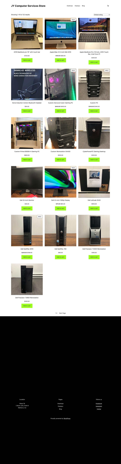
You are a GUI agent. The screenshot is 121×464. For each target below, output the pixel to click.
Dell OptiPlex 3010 (27, 249)
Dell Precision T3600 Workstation (27, 298)
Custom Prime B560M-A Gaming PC (26, 151)
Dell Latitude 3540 (94, 200)
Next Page (62, 313)
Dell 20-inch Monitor (27, 200)
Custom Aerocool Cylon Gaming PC (60, 103)
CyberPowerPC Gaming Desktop (94, 151)
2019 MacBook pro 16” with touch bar (27, 52)
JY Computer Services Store (28, 5)
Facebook (99, 403)
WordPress (67, 418)
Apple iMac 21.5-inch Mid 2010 (60, 52)
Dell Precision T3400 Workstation (94, 249)
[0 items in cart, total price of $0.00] (108, 6)
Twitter (99, 409)
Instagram (99, 406)
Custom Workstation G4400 (60, 151)
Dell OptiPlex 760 (60, 249)
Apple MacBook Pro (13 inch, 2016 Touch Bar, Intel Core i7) (94, 53)
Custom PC (94, 103)
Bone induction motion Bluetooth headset (26, 103)
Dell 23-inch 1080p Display (60, 200)
